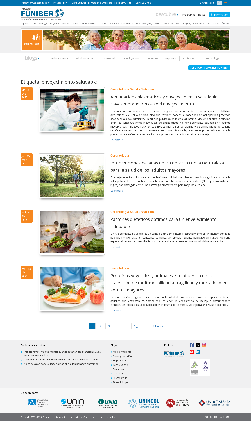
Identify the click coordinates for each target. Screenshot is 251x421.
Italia (33, 23)
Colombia (114, 23)
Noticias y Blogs (122, 2)
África (225, 23)
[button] (226, 3)
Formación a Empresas (100, 2)
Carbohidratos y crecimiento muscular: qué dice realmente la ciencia (61, 359)
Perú (157, 23)
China (216, 23)
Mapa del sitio (210, 416)
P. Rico (165, 23)
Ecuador (125, 23)
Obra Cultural (79, 2)
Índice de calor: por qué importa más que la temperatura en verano (61, 364)
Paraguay (147, 23)
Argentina (55, 23)
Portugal (43, 23)
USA (209, 23)
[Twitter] (198, 345)
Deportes (170, 58)
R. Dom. (175, 23)
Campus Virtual (143, 2)
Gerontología (212, 58)
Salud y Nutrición (85, 58)
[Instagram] (204, 345)
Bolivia (65, 23)
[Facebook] (192, 345)
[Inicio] (42, 13)
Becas (201, 14)
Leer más (116, 140)
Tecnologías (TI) (130, 58)
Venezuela (198, 23)
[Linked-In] (198, 352)
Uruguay (186, 23)
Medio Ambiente (59, 58)
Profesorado (190, 58)
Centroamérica (88, 23)
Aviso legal (224, 416)
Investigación (60, 2)
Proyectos (152, 58)
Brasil (75, 23)
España (24, 23)
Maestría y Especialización (35, 2)
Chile (103, 23)
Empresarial (108, 58)
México (136, 23)
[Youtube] (192, 352)
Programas (188, 14)
